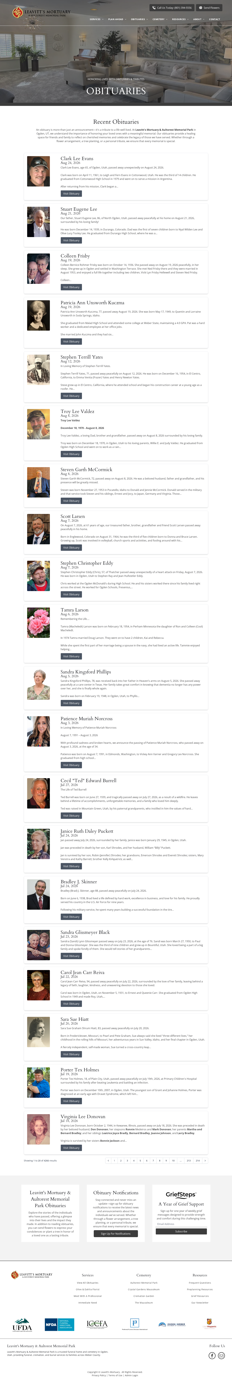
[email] (221, 1356)
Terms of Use (115, 1375)
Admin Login (131, 1375)
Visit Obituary (71, 193)
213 (189, 1160)
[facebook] (212, 1356)
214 (198, 1160)
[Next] (205, 1161)
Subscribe (181, 1231)
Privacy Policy (99, 1375)
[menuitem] (96, 19)
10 (173, 1160)
